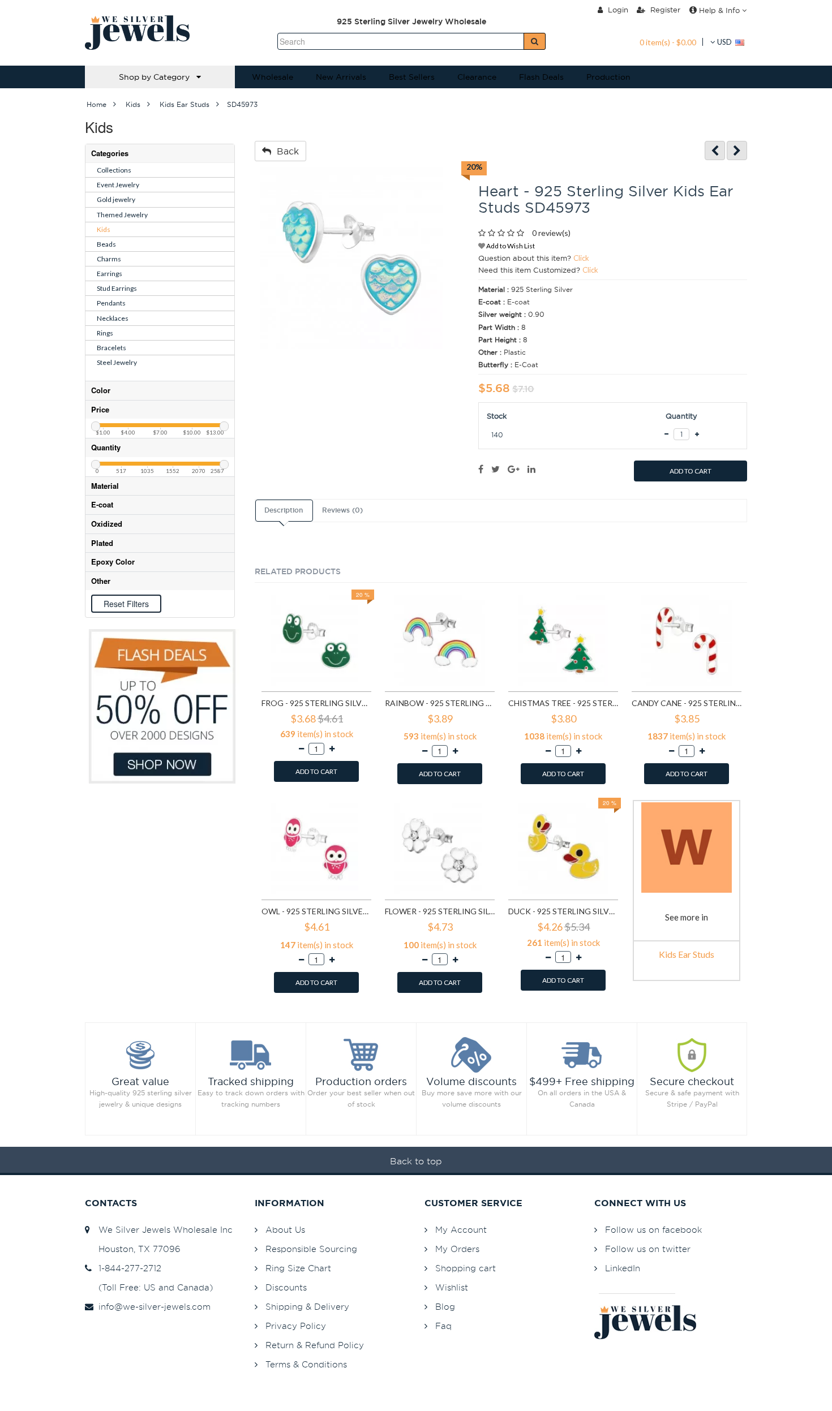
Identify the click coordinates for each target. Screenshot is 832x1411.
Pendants (111, 303)
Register (664, 9)
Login (617, 9)
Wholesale (272, 77)
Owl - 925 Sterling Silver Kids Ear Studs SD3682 (316, 911)
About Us (285, 1229)
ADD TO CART (690, 471)
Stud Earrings (117, 288)
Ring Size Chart (298, 1268)
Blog (445, 1306)
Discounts (286, 1287)
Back (285, 151)
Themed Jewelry (122, 214)
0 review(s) (551, 233)
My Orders (457, 1249)
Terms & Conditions (306, 1364)
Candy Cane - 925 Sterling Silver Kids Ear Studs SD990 (686, 703)
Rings (105, 333)
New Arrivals (341, 77)
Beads (106, 244)
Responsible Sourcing (311, 1249)
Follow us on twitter (648, 1249)
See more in (686, 917)
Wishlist (451, 1287)
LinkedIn (622, 1268)
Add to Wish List (510, 246)
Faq (443, 1325)
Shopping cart (465, 1268)
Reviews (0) (342, 510)
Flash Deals (541, 77)
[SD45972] (715, 151)
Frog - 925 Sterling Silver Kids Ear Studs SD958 (316, 703)
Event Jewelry (118, 184)
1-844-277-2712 (127, 1268)
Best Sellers (412, 77)
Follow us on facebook (653, 1229)
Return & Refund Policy (314, 1345)
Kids (103, 229)
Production (608, 77)
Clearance (476, 77)
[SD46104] (737, 151)
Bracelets (111, 347)
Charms (109, 259)
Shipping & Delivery (307, 1306)
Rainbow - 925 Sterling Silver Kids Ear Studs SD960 (440, 703)
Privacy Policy (295, 1325)
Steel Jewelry (117, 362)
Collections (114, 170)
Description (283, 510)
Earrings (109, 273)
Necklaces (112, 318)
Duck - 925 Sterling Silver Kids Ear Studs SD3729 (563, 911)
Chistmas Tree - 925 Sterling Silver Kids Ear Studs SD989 (563, 703)
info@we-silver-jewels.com (152, 1306)
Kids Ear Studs (686, 954)
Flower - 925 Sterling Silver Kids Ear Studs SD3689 (440, 911)
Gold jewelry (116, 199)
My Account (461, 1229)
